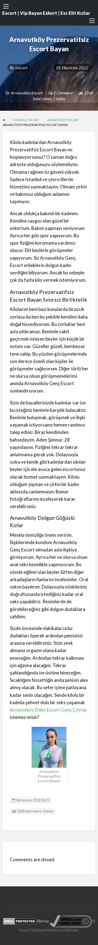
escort (21, 67)
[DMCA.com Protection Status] (19, 921)
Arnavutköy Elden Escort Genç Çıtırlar (48, 710)
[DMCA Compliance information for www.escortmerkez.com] (71, 921)
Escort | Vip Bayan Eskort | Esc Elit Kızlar (46, 13)
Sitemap (43, 921)
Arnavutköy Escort (26, 93)
